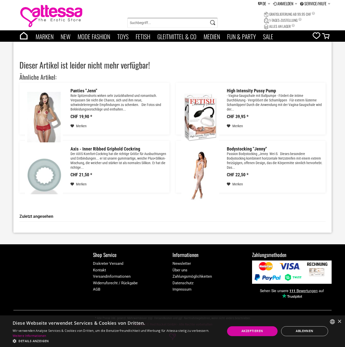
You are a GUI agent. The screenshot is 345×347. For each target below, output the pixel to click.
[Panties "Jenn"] (43, 117)
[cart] (326, 37)
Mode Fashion (94, 36)
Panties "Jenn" (83, 90)
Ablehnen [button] (304, 331)
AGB (96, 289)
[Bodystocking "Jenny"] (200, 175)
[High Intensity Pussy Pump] (200, 117)
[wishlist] (316, 37)
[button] (116, 340)
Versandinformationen (112, 276)
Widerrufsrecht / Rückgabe (115, 283)
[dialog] (172, 331)
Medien (212, 36)
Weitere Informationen (29, 336)
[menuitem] (264, 3)
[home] (23, 36)
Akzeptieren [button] (252, 331)
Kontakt (99, 270)
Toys (123, 36)
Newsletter (182, 263)
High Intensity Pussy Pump (251, 90)
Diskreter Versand (108, 263)
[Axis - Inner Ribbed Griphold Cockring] (43, 175)
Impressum (182, 289)
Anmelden (285, 4)
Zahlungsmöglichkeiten (192, 276)
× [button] (339, 321)
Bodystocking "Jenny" (247, 148)
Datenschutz (183, 283)
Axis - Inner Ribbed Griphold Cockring (105, 148)
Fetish (143, 36)
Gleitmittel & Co (176, 36)
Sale (268, 36)
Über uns (180, 270)
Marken (45, 36)
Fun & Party (241, 36)
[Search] (213, 23)
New (65, 36)
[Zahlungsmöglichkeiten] (292, 272)
